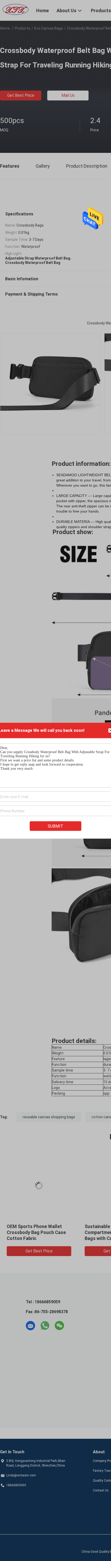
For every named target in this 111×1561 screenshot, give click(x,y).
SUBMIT (55, 825)
